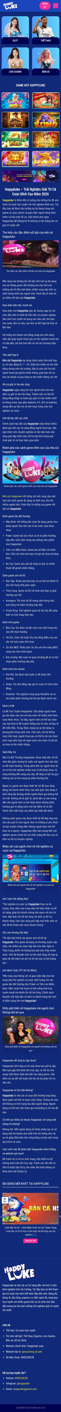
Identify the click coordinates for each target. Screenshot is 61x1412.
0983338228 (21, 1378)
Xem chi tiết (30, 1241)
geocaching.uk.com (32, 1351)
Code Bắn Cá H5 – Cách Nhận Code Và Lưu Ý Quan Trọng (30, 1227)
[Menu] (55, 5)
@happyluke (23, 1383)
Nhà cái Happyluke (12, 496)
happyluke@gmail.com (25, 1389)
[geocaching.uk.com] (15, 5)
